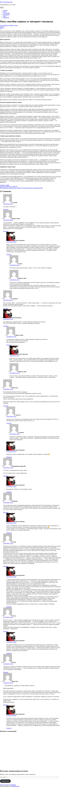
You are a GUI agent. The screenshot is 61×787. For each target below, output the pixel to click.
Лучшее (5, 10)
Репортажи (6, 14)
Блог (12, 25)
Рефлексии (6, 17)
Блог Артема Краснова (6, 2)
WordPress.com (15, 786)
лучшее (7, 185)
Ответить (5, 209)
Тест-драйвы (6, 13)
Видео (5, 11)
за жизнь (2, 185)
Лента (16, 25)
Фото (4, 16)
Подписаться (5, 781)
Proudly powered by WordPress (8, 784)
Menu (2, 7)
